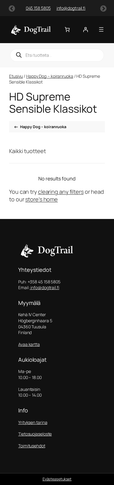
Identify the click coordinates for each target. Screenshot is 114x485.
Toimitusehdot (31, 446)
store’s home (41, 199)
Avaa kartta (29, 344)
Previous (11, 8)
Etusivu (16, 76)
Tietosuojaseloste (35, 434)
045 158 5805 (27, 8)
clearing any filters (61, 191)
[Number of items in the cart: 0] (67, 29)
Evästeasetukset (57, 479)
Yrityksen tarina (32, 422)
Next (103, 8)
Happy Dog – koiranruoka (49, 76)
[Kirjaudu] (85, 29)
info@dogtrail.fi (59, 8)
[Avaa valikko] (101, 29)
